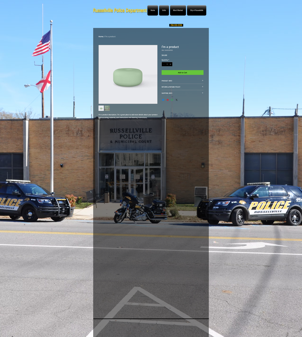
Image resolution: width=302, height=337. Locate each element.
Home (101, 36)
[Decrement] (163, 64)
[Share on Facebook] (163, 99)
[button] (164, 10)
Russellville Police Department (120, 10)
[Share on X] (176, 99)
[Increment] (170, 64)
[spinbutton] (167, 64)
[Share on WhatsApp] (172, 99)
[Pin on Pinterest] (167, 99)
